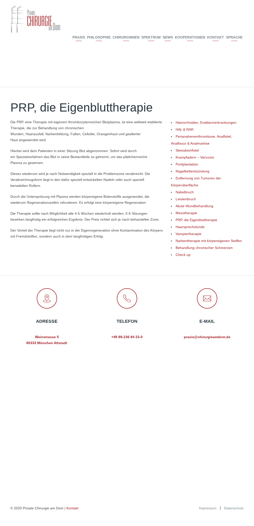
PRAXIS (78, 37)
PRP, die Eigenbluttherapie (196, 220)
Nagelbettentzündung (192, 171)
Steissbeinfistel (187, 150)
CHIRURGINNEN (126, 37)
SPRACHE (234, 37)
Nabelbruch (185, 192)
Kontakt (72, 508)
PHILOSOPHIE (99, 37)
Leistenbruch (186, 199)
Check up (183, 255)
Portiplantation (187, 164)
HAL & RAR (184, 129)
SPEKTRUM (151, 37)
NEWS (168, 37)
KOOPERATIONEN (190, 37)
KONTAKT (215, 37)
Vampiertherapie (188, 234)
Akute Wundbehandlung (194, 206)
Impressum (208, 508)
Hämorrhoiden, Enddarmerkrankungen (206, 122)
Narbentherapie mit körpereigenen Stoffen (209, 241)
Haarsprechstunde (190, 227)
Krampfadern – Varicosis (195, 157)
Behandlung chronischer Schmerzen (204, 248)
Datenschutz (234, 508)
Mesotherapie (186, 213)
